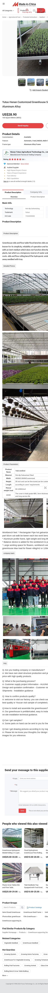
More (4, 975)
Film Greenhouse (30, 916)
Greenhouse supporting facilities (14, 921)
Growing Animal (30, 965)
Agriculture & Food (14, 17)
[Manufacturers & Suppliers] (24, 4)
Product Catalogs (35, 907)
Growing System (10, 954)
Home (4, 17)
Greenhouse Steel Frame (32, 912)
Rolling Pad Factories (11, 965)
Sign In (5, 181)
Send (22, 811)
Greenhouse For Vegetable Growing (17, 960)
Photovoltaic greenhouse (11, 916)
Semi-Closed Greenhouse (11, 912)
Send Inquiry (23, 125)
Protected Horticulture (30, 17)
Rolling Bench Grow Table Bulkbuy (16, 971)
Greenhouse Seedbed (30, 943)
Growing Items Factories (30, 954)
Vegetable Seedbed (11, 943)
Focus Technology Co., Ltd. (29, 984)
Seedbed (42, 17)
